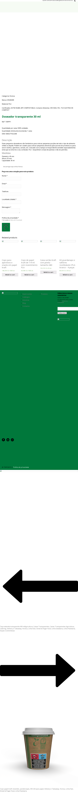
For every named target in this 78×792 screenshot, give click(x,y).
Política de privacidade (10, 218)
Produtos (54, 0)
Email (4, 184)
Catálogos (26, 297)
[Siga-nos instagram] (12, 440)
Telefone (5, 191)
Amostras (63, 0)
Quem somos (47, 0)
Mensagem (6, 207)
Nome (5, 176)
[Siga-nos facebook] (3, 440)
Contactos (69, 0)
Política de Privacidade (16, 220)
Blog (58, 0)
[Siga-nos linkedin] (7, 440)
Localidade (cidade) (9, 199)
